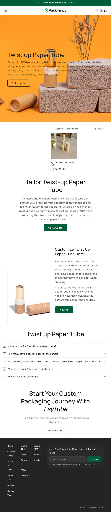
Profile (37, 460)
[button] (6, 10)
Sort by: (60, 128)
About (24, 454)
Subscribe (94, 459)
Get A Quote (55, 227)
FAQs (23, 470)
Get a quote (19, 83)
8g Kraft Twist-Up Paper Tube (62, 163)
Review (24, 475)
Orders (37, 454)
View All (64, 309)
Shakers (11, 485)
